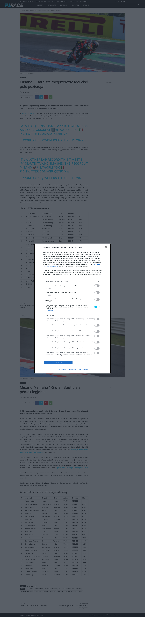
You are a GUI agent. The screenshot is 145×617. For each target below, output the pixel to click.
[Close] (107, 247)
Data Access (72, 369)
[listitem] (72, 281)
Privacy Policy (83, 369)
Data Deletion (61, 369)
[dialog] (72, 308)
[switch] (97, 285)
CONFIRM (58, 362)
